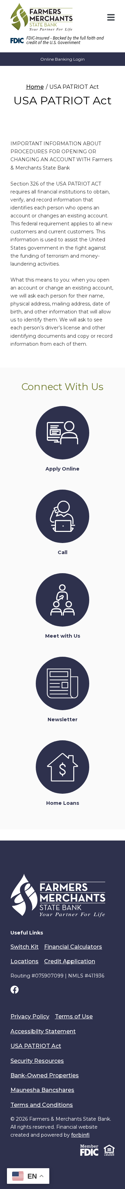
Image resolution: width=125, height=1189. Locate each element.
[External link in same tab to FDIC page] (89, 1150)
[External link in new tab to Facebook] (14, 991)
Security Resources (37, 1061)
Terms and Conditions (41, 1105)
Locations (24, 961)
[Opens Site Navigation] (111, 17)
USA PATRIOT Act (35, 1046)
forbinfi (80, 1135)
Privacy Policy (29, 1016)
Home (35, 87)
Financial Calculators (73, 947)
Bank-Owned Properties (44, 1075)
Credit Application (69, 961)
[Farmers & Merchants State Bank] (41, 17)
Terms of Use (74, 1016)
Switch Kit (24, 947)
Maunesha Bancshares (42, 1090)
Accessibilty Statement (43, 1031)
